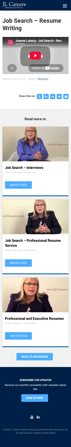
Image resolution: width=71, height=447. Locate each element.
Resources (43, 79)
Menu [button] (65, 10)
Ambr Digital (49, 432)
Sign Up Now (34, 398)
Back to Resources (34, 357)
